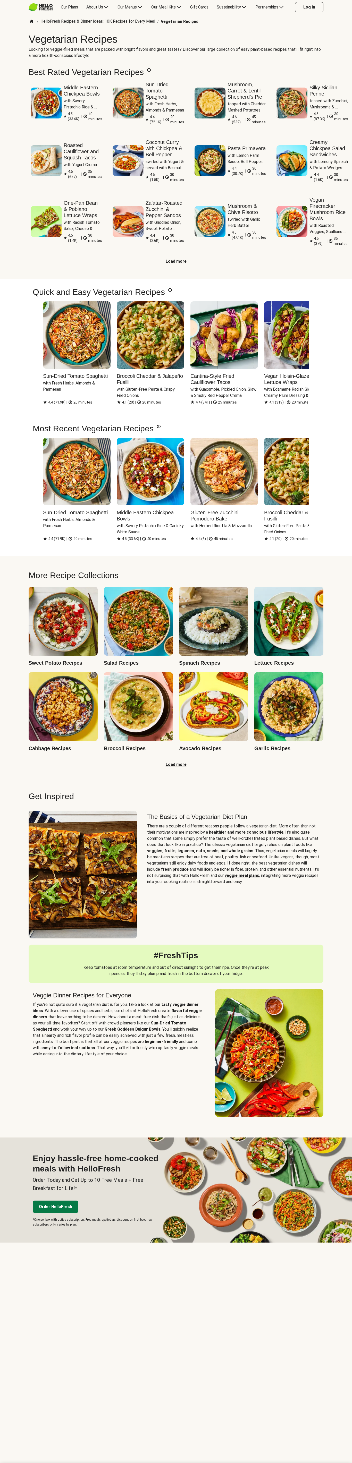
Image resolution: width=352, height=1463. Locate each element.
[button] (149, 70)
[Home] (32, 21)
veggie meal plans (242, 875)
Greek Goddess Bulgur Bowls (133, 1029)
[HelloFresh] (41, 7)
